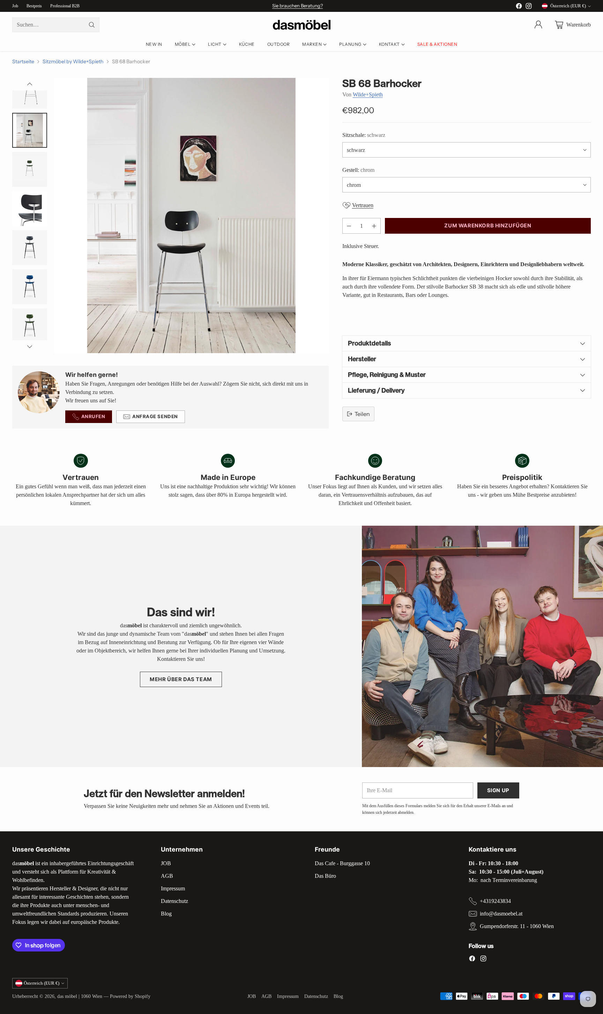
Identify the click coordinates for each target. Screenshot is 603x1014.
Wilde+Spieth (368, 94)
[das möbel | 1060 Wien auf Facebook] (518, 7)
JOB (166, 863)
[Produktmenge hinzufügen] (374, 225)
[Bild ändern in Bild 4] (29, 208)
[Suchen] (91, 24)
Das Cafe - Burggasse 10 (342, 863)
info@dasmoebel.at (501, 914)
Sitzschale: (363, 135)
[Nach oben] (29, 84)
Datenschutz (174, 901)
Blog (166, 914)
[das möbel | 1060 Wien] (301, 25)
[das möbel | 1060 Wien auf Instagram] (528, 7)
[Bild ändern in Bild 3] (29, 169)
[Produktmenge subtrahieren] (349, 225)
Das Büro (325, 876)
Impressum (173, 888)
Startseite (23, 61)
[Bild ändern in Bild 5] (29, 247)
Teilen (362, 413)
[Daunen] (29, 346)
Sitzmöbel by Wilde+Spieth (73, 61)
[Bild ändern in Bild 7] (29, 325)
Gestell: (358, 170)
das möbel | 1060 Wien (79, 996)
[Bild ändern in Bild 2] (29, 130)
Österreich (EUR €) (568, 5)
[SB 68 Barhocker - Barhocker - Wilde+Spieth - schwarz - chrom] (191, 215)
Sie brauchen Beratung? (297, 5)
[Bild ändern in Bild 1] (29, 91)
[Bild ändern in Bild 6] (29, 286)
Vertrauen (362, 205)
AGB (167, 876)
